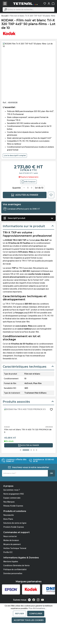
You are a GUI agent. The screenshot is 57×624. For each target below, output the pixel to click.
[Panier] (53, 3)
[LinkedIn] (29, 599)
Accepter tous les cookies (28, 620)
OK (51, 473)
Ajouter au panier (26, 195)
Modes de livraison (11, 540)
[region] (28, 70)
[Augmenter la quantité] (31, 187)
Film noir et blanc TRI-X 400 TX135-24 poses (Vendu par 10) (25, 430)
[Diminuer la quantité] (24, 187)
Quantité (16, 188)
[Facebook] (33, 599)
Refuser (19, 613)
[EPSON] (11, 589)
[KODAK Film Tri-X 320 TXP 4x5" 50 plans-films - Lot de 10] (28, 45)
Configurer (35, 613)
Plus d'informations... (37, 608)
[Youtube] (42, 599)
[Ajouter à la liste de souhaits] (51, 195)
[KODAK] (9, 33)
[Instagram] (38, 599)
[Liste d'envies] (44, 3)
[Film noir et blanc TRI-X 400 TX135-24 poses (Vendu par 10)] (28, 416)
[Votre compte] (49, 3)
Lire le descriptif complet (15, 155)
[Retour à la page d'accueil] (25, 3)
